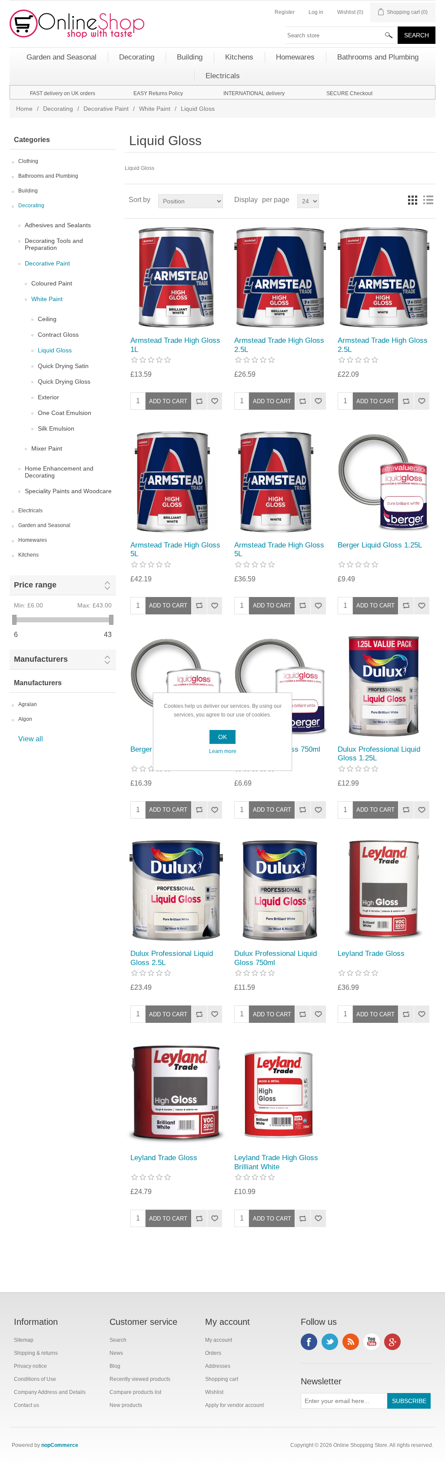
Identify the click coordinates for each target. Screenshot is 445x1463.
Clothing (28, 161)
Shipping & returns (36, 1353)
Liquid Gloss (55, 350)
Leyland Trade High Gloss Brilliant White (276, 1162)
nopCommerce (59, 1445)
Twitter (330, 1342)
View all (30, 739)
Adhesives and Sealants (58, 225)
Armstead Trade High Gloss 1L (175, 344)
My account (218, 1340)
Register (285, 12)
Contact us (26, 1405)
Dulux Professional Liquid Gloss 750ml (275, 957)
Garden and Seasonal (44, 525)
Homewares (32, 540)
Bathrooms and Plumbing (48, 176)
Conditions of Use (35, 1379)
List (428, 200)
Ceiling (47, 318)
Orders (213, 1353)
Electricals (30, 511)
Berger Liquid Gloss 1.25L (380, 545)
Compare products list (135, 1392)
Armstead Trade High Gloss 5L (175, 549)
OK (222, 736)
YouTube (371, 1342)
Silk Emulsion (56, 428)
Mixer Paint (46, 448)
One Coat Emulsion (64, 412)
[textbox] (341, 35)
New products (126, 1405)
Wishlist (214, 1392)
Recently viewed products (140, 1379)
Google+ (392, 1342)
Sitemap (23, 1340)
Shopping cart (221, 1379)
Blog (115, 1366)
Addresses (217, 1366)
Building (28, 191)
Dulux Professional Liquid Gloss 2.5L (171, 957)
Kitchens (28, 555)
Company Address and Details (50, 1392)
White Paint (154, 108)
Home (24, 108)
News (116, 1353)
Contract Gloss (58, 334)
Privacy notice (30, 1366)
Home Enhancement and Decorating (59, 472)
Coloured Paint (51, 283)
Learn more (222, 751)
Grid (412, 200)
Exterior (48, 397)
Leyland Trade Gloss (371, 953)
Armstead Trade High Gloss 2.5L (279, 344)
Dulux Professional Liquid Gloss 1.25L (379, 753)
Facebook (309, 1342)
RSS (350, 1342)
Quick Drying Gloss (64, 381)
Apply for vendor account (234, 1405)
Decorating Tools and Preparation (54, 244)
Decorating (58, 108)
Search (118, 1340)
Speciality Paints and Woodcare (68, 491)
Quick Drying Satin (63, 365)
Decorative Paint (106, 108)
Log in (316, 12)
